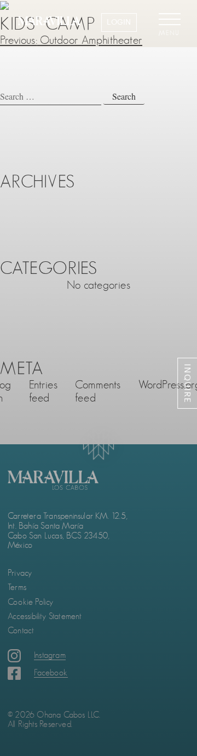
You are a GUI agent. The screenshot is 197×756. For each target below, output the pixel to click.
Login (119, 22)
